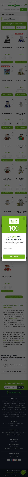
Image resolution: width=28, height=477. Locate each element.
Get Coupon (14, 256)
